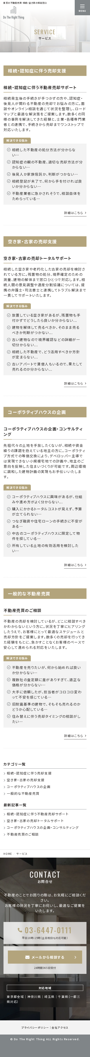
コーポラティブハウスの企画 (28, 786)
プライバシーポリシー (35, 1027)
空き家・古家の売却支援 (26, 780)
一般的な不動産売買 (23, 793)
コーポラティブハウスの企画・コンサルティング (43, 431)
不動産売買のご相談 (22, 610)
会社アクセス (60, 1027)
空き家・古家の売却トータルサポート (37, 258)
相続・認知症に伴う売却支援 (29, 773)
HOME (7, 853)
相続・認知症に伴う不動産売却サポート (40, 87)
